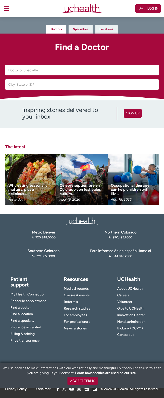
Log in (152, 8)
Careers (123, 295)
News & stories (75, 328)
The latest (15, 146)
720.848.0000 (45, 237)
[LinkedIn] (95, 388)
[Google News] (86, 388)
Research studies (77, 308)
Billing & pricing (22, 334)
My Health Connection (27, 294)
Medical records (76, 288)
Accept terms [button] (82, 381)
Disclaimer (42, 389)
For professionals (77, 322)
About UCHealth (130, 288)
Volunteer (124, 302)
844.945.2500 (122, 256)
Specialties (80, 29)
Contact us (125, 335)
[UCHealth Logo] (82, 221)
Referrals (71, 302)
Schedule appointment (28, 301)
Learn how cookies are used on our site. (106, 373)
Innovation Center (131, 315)
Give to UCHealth (130, 308)
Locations (106, 29)
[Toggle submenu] (6, 8)
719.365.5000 (45, 256)
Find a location (21, 314)
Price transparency (25, 340)
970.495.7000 (122, 237)
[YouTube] (71, 389)
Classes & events (76, 295)
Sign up (132, 113)
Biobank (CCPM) (130, 328)
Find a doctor (20, 307)
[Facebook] (57, 389)
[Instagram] (79, 389)
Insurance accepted (25, 327)
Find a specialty (22, 321)
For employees (75, 315)
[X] (64, 389)
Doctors (56, 29)
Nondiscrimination (131, 322)
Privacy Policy (16, 389)
